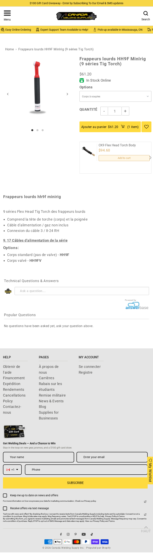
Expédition (12, 384)
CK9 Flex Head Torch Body (117, 145)
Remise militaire (52, 395)
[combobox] (12, 469)
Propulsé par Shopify (98, 547)
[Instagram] (68, 534)
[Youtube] (84, 534)
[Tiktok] (92, 534)
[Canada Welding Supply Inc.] (76, 16)
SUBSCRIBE (75, 483)
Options (85, 87)
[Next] (67, 94)
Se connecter (90, 367)
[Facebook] (61, 534)
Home (9, 49)
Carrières (46, 378)
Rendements (13, 389)
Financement (14, 378)
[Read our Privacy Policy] (145, 501)
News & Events (51, 401)
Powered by (130, 300)
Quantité (88, 109)
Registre (86, 372)
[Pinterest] (76, 534)
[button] (7, 16)
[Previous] (8, 94)
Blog (42, 407)
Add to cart (124, 157)
